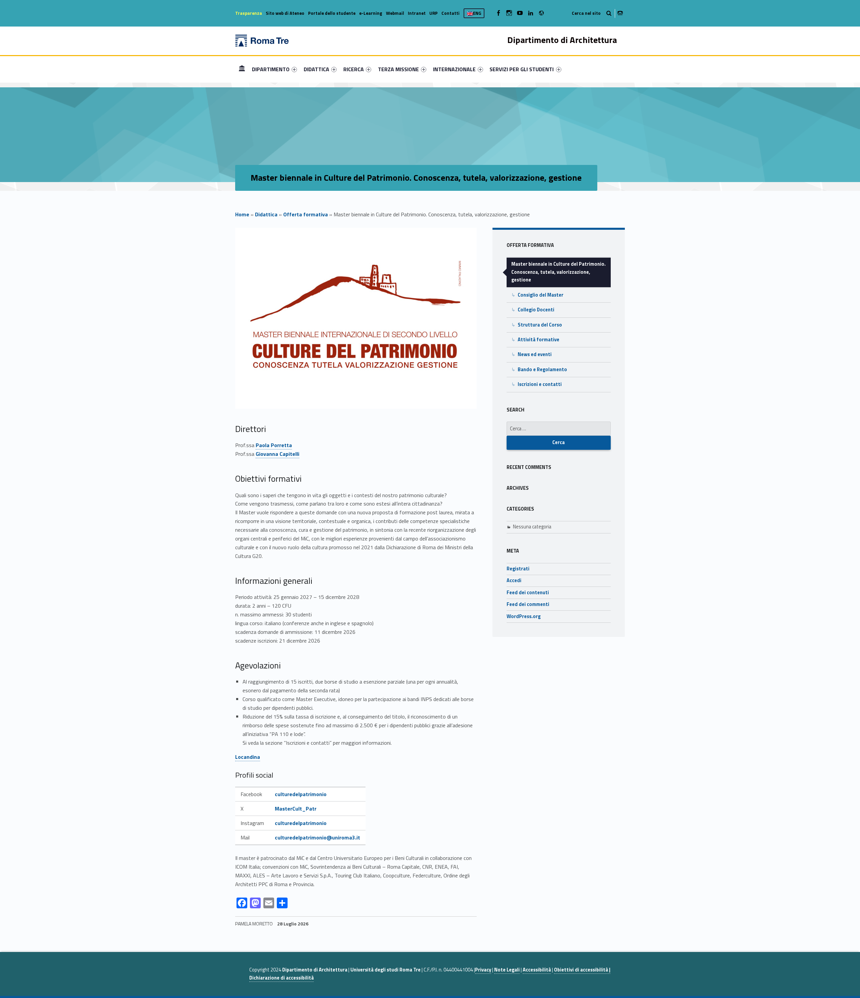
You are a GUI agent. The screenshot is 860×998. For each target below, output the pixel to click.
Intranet (417, 13)
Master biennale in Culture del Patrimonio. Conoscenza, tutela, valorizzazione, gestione (558, 272)
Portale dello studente (331, 13)
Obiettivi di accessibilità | (582, 969)
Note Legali (507, 969)
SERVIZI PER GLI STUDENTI (521, 69)
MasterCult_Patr (295, 809)
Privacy (483, 969)
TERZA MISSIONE (398, 69)
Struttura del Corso (540, 325)
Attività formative (538, 339)
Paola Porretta (274, 445)
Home (242, 69)
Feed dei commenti (528, 604)
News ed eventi (535, 354)
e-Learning (370, 13)
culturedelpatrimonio (301, 794)
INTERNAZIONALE (454, 69)
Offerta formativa (305, 214)
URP (433, 13)
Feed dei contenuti (528, 592)
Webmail (395, 13)
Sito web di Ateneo (285, 13)
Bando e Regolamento (542, 369)
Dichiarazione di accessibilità (281, 978)
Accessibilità (537, 969)
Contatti (450, 13)
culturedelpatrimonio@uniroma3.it (317, 837)
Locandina (247, 757)
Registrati (518, 568)
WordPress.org (524, 616)
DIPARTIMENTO (271, 69)
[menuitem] (242, 69)
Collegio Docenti (536, 309)
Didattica (266, 214)
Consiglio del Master (540, 295)
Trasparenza (248, 13)
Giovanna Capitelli (277, 454)
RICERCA (353, 69)
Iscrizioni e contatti (540, 384)
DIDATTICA (316, 69)
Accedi (514, 580)
